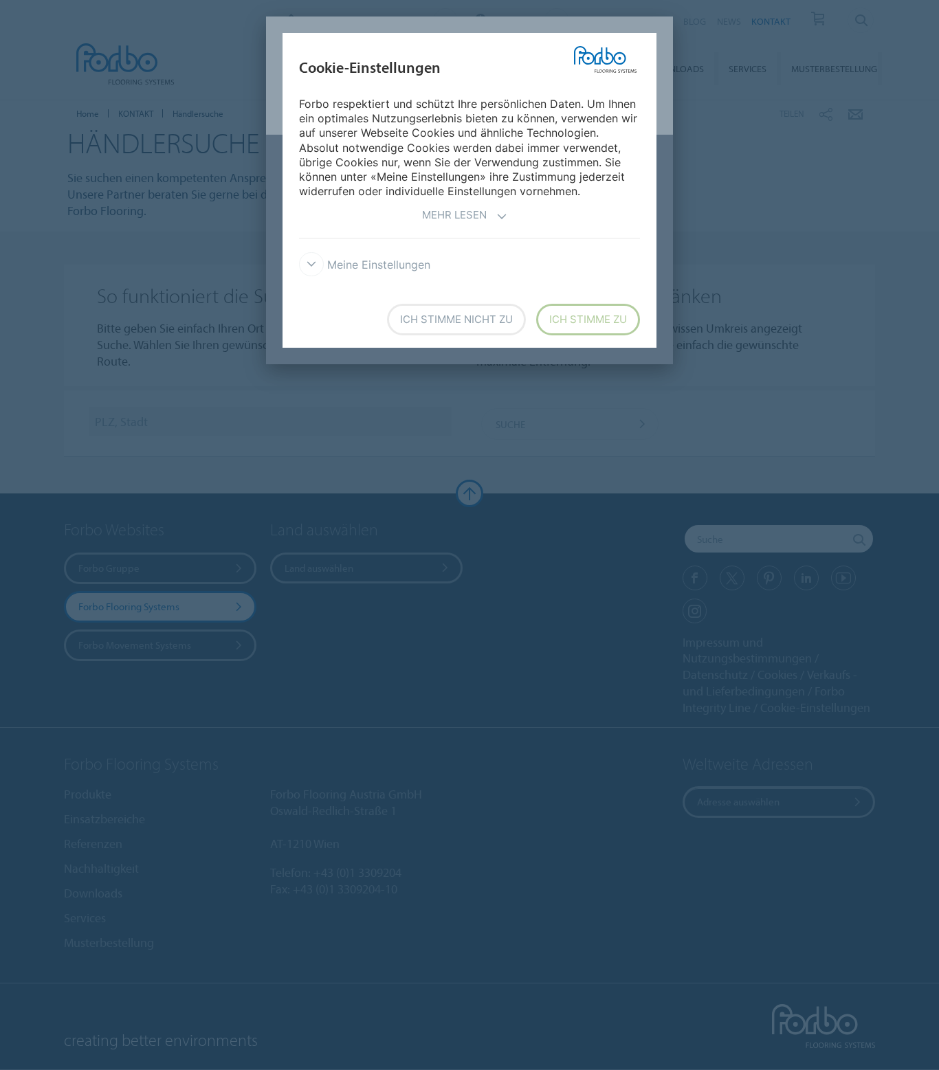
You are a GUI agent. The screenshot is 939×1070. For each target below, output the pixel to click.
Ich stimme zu (588, 319)
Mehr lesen (454, 214)
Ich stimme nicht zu (456, 319)
